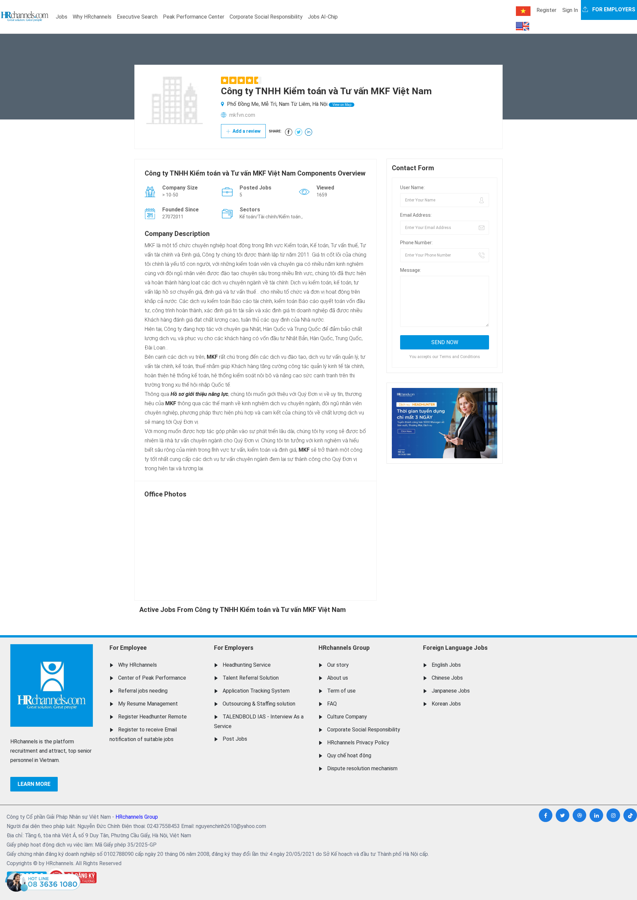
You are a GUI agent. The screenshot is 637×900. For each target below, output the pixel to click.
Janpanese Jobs (451, 691)
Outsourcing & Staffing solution (259, 704)
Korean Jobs (446, 704)
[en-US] (522, 26)
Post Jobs (235, 739)
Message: (410, 270)
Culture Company (347, 716)
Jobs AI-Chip (323, 17)
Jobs (61, 17)
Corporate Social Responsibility (266, 17)
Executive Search (137, 17)
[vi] (523, 11)
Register (546, 10)
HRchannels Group (344, 647)
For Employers (233, 647)
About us (337, 678)
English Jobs (446, 665)
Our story (338, 665)
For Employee (128, 647)
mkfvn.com (242, 115)
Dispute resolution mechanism (362, 768)
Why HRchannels (92, 17)
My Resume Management (148, 704)
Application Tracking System (256, 691)
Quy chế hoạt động (349, 755)
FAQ (332, 704)
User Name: (412, 187)
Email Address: (416, 215)
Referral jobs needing (143, 691)
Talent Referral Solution (251, 678)
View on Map (341, 105)
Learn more (34, 784)
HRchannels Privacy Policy (358, 742)
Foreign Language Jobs (455, 647)
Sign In (570, 10)
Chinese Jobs (447, 678)
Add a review (246, 131)
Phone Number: (416, 242)
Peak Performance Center (193, 17)
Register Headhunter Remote (152, 716)
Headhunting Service (247, 665)
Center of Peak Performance (152, 678)
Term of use (341, 691)
